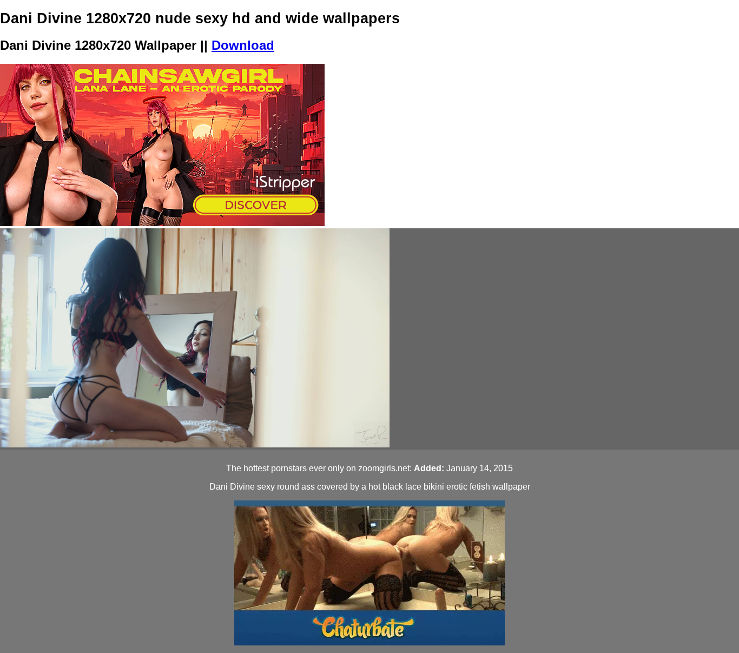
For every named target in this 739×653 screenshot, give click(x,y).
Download (243, 45)
